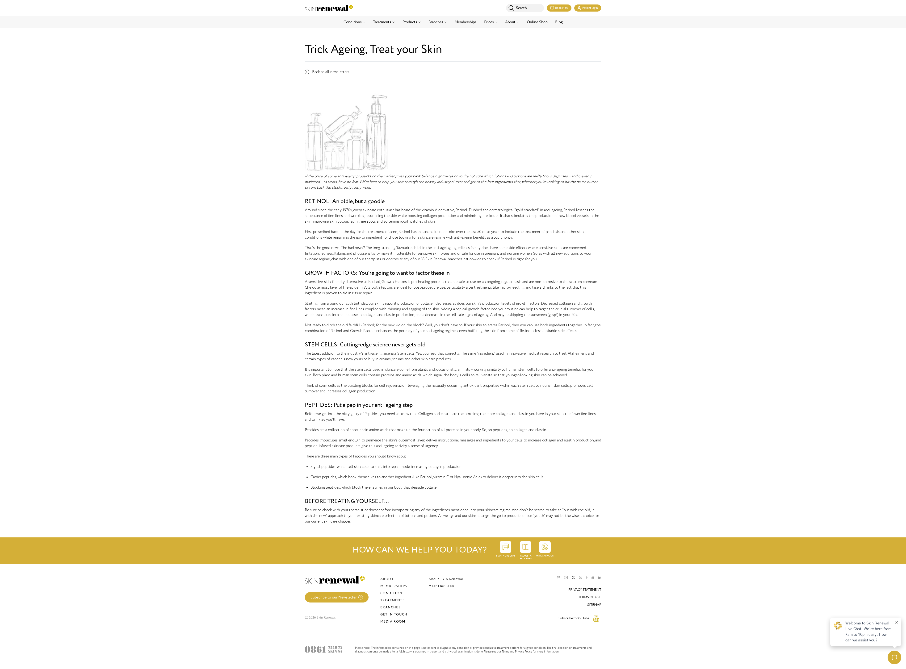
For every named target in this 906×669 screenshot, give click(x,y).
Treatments (382, 22)
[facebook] (587, 577)
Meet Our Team (441, 586)
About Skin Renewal (445, 579)
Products (410, 22)
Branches (435, 22)
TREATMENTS (392, 600)
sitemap (594, 605)
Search (521, 8)
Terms (505, 651)
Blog (559, 22)
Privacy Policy (523, 651)
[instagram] (566, 577)
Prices (489, 22)
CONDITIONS (392, 593)
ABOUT (387, 579)
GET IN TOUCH (393, 614)
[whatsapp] (580, 577)
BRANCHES (390, 607)
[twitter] (573, 577)
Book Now (561, 8)
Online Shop (537, 22)
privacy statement (584, 589)
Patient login (590, 8)
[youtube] (592, 577)
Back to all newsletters (330, 72)
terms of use (589, 597)
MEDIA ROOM (392, 621)
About (510, 22)
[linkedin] (599, 577)
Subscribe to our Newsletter (333, 597)
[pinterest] (558, 577)
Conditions (353, 22)
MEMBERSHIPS (393, 586)
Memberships (466, 22)
